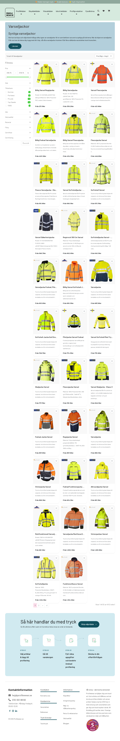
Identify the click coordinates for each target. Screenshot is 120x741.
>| (46, 605)
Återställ (26, 143)
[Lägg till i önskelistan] (56, 64)
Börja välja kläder (87, 624)
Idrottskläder (61, 11)
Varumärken (44, 707)
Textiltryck (44, 724)
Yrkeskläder (48, 11)
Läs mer (15, 46)
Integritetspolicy (69, 701)
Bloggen (66, 723)
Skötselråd (67, 718)
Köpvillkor (66, 696)
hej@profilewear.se (22, 695)
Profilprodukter (76, 11)
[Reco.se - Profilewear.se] (92, 725)
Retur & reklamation (70, 713)
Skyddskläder (34, 11)
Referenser (44, 712)
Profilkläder (21, 11)
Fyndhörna (90, 11)
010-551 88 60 (19, 699)
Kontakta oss (45, 696)
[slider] (6, 77)
